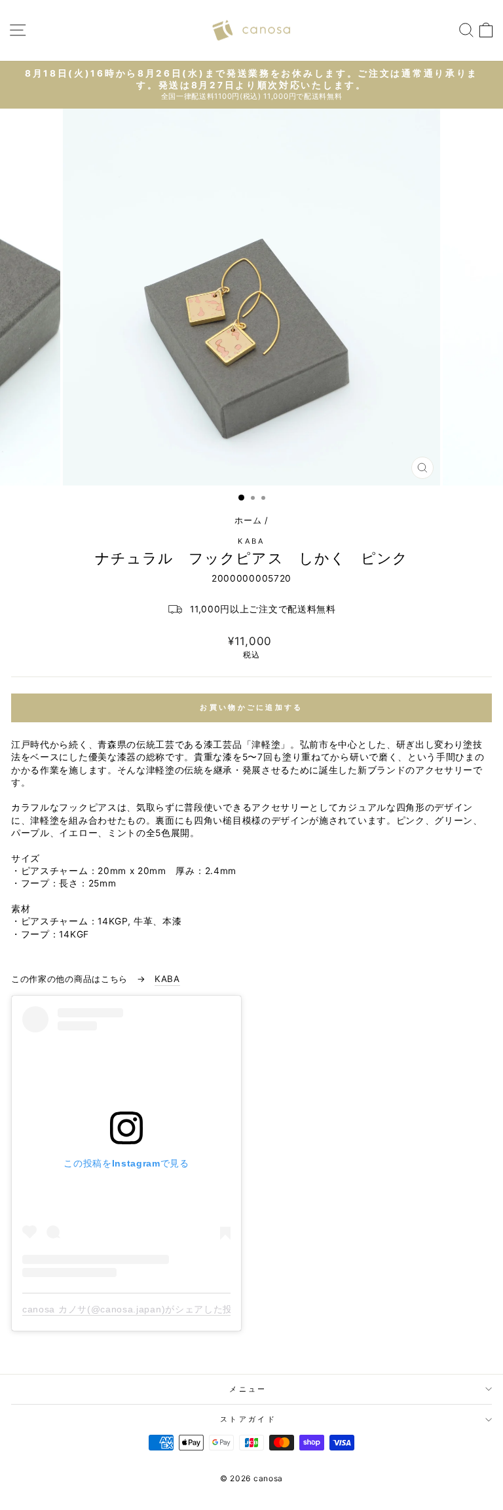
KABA (251, 541)
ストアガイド (248, 1419)
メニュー (248, 1389)
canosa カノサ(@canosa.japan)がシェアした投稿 (132, 1309)
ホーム (247, 520)
